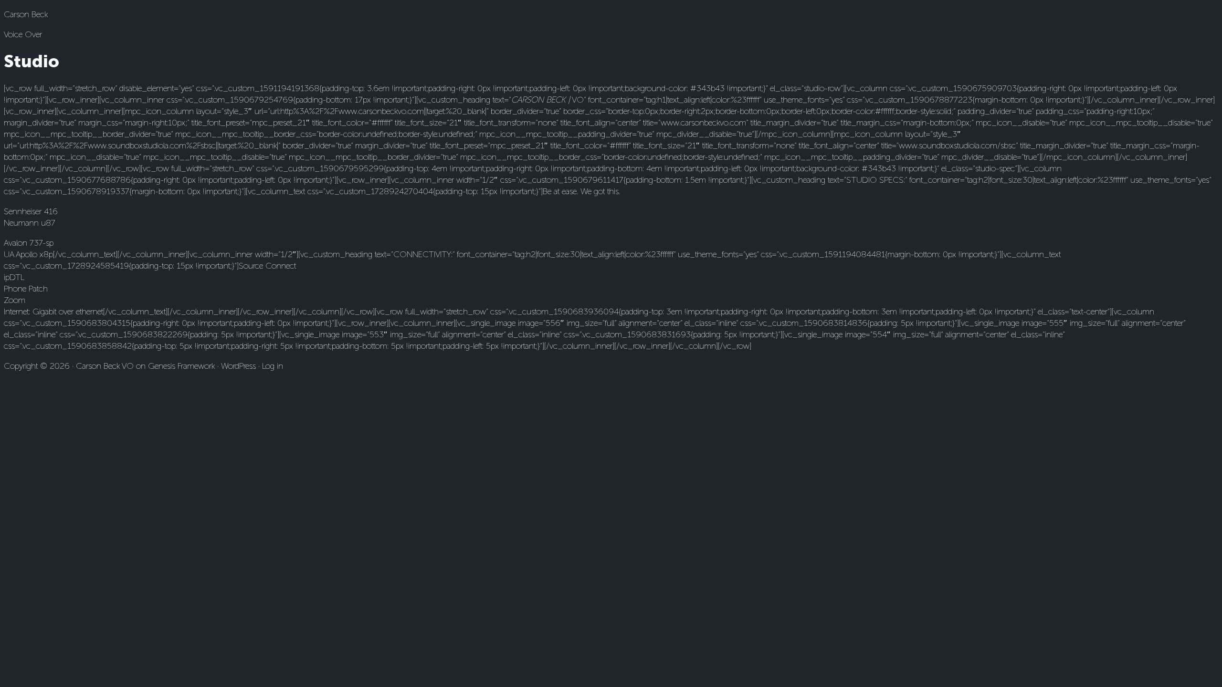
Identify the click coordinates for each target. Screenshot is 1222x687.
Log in (272, 366)
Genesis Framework (181, 366)
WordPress (238, 366)
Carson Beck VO (105, 366)
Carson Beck (26, 14)
